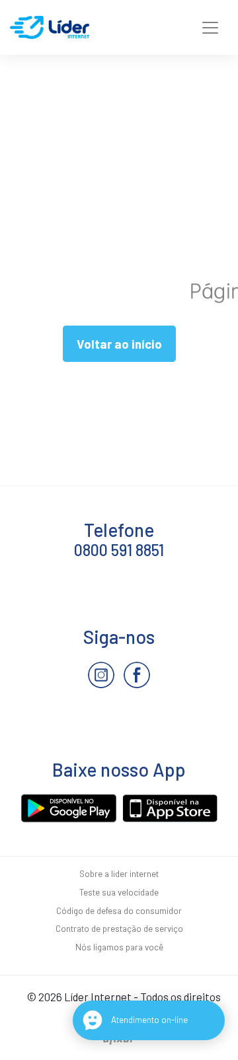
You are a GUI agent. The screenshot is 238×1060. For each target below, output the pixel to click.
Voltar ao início (119, 343)
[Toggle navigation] (210, 27)
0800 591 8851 (119, 549)
